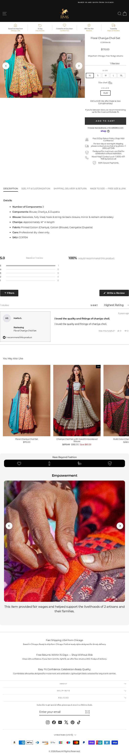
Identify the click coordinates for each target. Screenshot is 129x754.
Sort (95, 305)
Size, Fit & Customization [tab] (35, 188)
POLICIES (63, 698)
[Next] (78, 65)
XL (121, 75)
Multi (105, 93)
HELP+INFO (63, 691)
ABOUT (64, 684)
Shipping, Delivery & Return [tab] (70, 188)
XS (90, 75)
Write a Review (117, 293)
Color (105, 88)
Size (105, 70)
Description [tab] (10, 188)
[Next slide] (120, 525)
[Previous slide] (9, 525)
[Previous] (5, 65)
